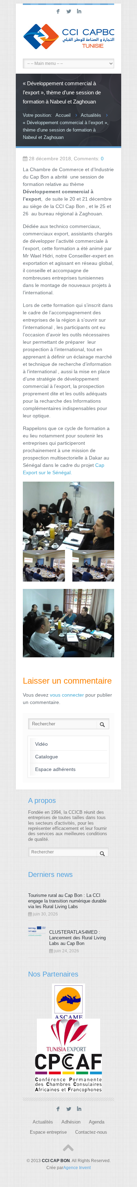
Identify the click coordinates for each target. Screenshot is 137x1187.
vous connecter (67, 695)
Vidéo (41, 744)
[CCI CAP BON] (68, 37)
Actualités (91, 115)
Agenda (96, 1122)
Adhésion (70, 1122)
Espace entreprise (48, 1132)
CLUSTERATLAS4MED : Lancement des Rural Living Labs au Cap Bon (77, 938)
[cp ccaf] (68, 1072)
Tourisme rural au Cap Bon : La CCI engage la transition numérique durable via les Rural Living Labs (67, 901)
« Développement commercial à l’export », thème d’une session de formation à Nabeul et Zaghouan (66, 130)
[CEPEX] (68, 1037)
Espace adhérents (55, 769)
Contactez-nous (91, 1132)
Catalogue (46, 756)
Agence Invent (77, 1167)
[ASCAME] (68, 1002)
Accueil (63, 115)
